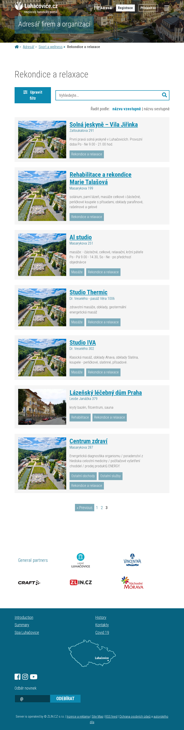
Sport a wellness (51, 47)
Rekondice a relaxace (86, 154)
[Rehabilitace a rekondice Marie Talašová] (42, 196)
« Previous (84, 507)
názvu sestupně (156, 108)
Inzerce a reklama (78, 717)
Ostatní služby (110, 476)
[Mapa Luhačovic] (92, 653)
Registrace (125, 8)
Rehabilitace (80, 417)
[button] (164, 95)
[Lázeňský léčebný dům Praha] (42, 407)
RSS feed (111, 717)
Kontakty (102, 624)
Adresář (28, 47)
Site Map (97, 717)
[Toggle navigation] (165, 8)
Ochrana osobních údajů (135, 717)
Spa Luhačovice (27, 632)
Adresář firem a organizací (54, 24)
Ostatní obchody (83, 476)
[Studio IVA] (42, 357)
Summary (22, 624)
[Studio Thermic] (42, 307)
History (100, 617)
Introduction (24, 617)
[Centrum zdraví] (42, 463)
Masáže (77, 272)
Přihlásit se (148, 8)
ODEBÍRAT (65, 698)
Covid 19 (102, 632)
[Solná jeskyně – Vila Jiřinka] (42, 139)
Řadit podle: (100, 108)
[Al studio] (42, 255)
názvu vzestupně (126, 108)
